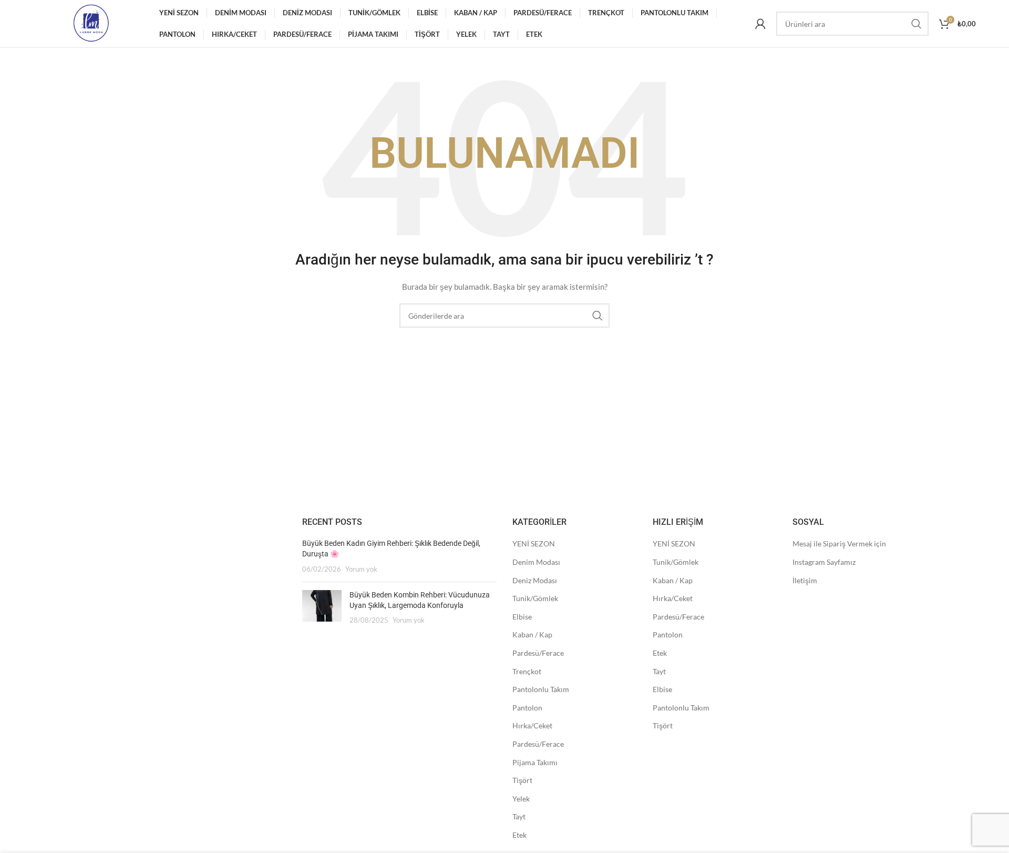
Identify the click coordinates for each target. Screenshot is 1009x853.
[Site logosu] (91, 22)
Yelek (521, 798)
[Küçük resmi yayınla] (322, 607)
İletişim (804, 580)
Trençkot (526, 671)
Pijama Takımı (535, 762)
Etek (519, 834)
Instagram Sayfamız (824, 561)
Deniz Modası (534, 580)
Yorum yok (361, 569)
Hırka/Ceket (532, 725)
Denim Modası (536, 561)
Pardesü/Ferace (538, 652)
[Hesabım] (760, 23)
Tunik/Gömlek (535, 598)
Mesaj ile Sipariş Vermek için (839, 543)
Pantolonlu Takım (540, 689)
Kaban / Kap (532, 634)
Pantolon (527, 707)
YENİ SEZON (533, 543)
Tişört (522, 780)
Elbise (522, 616)
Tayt (519, 816)
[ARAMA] (916, 24)
